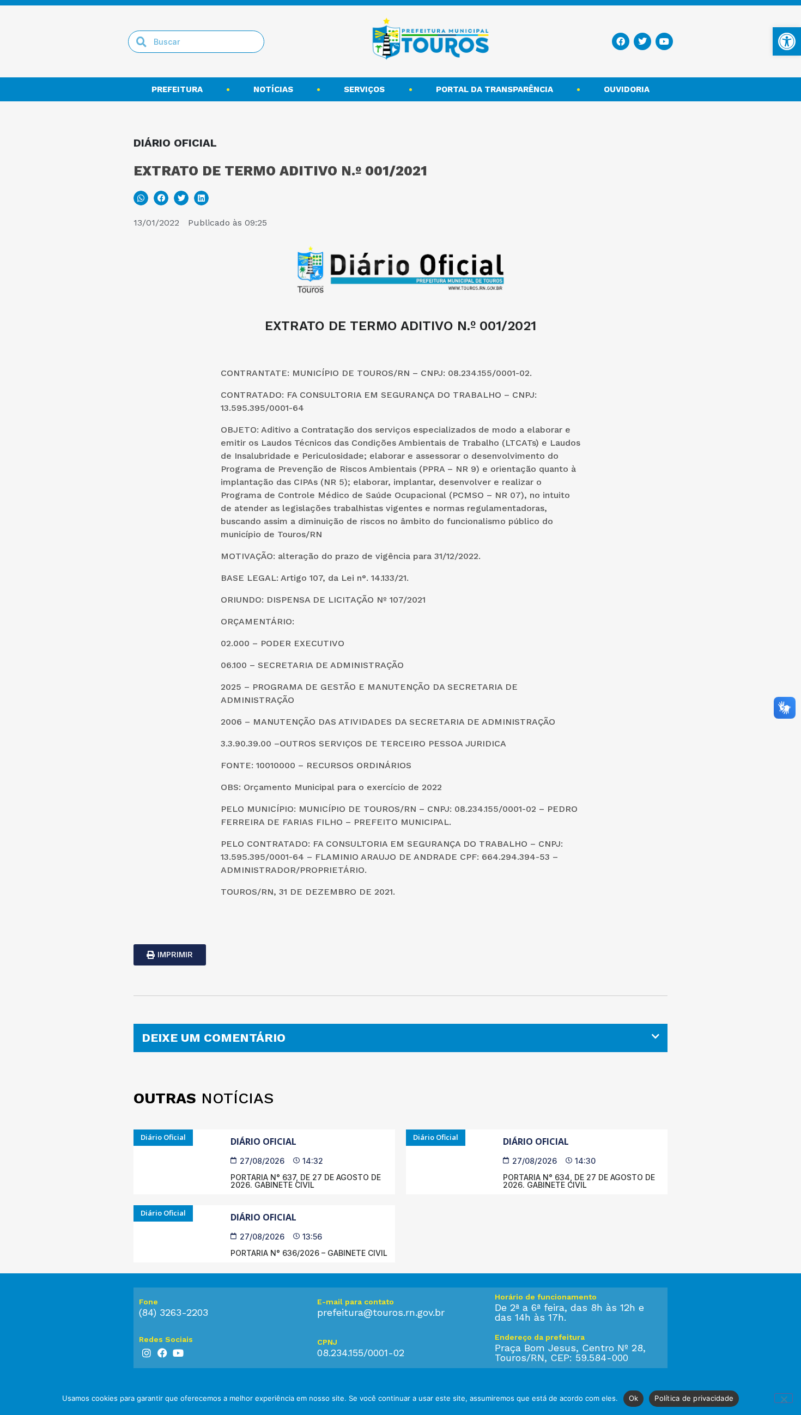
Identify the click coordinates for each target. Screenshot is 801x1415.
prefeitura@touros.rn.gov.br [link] (381, 1312)
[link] (787, 41)
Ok (634, 1398)
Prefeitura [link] (177, 89)
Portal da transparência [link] (494, 89)
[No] (783, 1398)
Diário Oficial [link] (263, 1141)
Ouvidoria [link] (627, 89)
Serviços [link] (364, 89)
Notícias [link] (273, 89)
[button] (141, 198)
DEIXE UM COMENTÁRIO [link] (214, 1037)
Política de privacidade (693, 1398)
